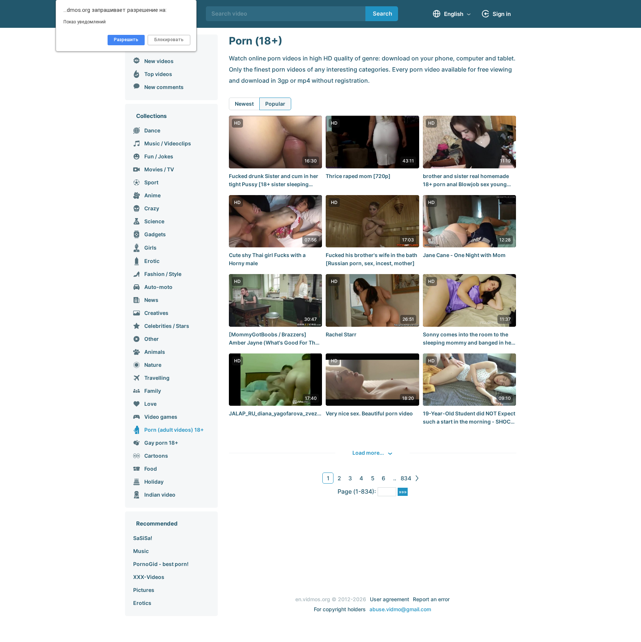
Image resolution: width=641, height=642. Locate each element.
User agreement (389, 599)
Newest (244, 104)
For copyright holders (340, 609)
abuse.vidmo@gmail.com (400, 609)
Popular (275, 104)
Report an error (431, 599)
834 (406, 478)
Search (382, 13)
